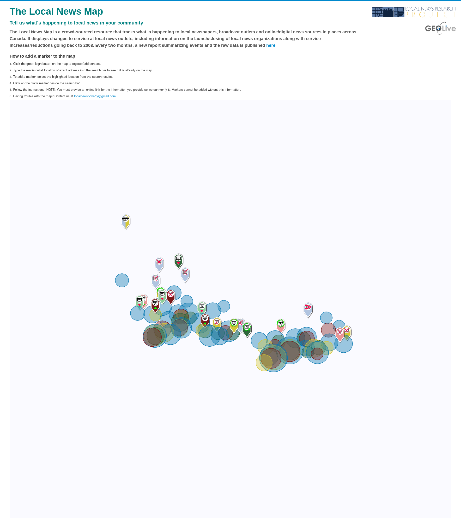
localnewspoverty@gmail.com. (95, 96)
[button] (264, 362)
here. (271, 45)
